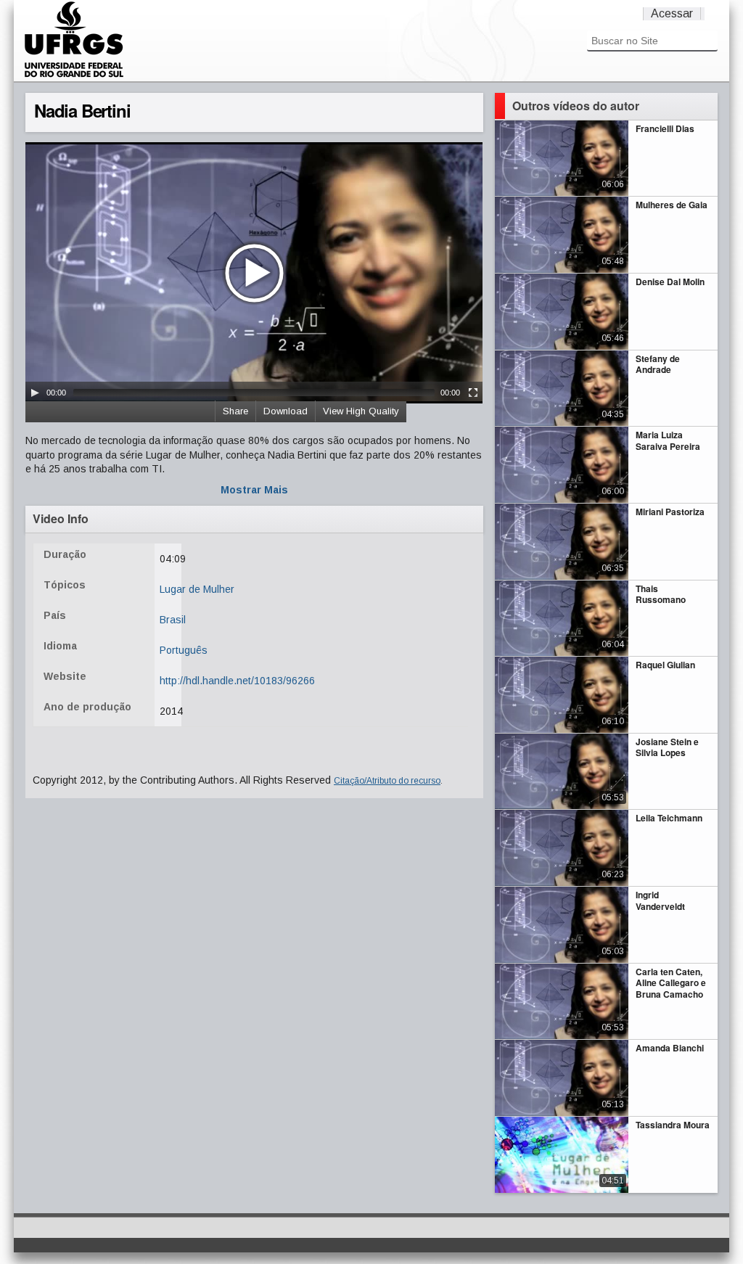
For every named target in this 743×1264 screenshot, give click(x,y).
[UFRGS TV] (74, 75)
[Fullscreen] (473, 392)
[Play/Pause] (35, 392)
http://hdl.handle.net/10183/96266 (237, 680)
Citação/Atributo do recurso (387, 781)
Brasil (173, 619)
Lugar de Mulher (197, 589)
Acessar (672, 13)
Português (184, 650)
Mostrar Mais (254, 490)
